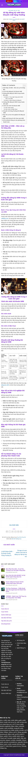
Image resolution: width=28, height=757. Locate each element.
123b (21, 738)
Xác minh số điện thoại (11, 109)
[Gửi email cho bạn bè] (15, 531)
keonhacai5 (3, 734)
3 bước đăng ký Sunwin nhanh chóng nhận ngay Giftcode (14, 582)
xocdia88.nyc (13, 742)
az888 (14, 736)
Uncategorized (5, 624)
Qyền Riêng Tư (21, 648)
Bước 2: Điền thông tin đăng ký (13, 100)
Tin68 (7, 746)
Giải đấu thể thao (6, 617)
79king (19, 732)
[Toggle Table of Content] (23, 85)
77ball (2, 738)
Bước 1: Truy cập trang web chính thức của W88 (14, 97)
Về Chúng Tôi (21, 640)
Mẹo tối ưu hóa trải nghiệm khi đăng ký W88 (14, 115)
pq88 (21, 724)
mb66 (14, 738)
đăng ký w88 (5, 385)
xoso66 (14, 744)
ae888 (6, 736)
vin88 (12, 720)
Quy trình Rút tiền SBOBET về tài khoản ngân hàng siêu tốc (15, 576)
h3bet (16, 726)
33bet (12, 726)
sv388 (5, 720)
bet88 (17, 730)
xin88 (24, 720)
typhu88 (20, 742)
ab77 (5, 738)
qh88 (18, 738)
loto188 (21, 730)
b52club (19, 744)
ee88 (1, 742)
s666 (9, 720)
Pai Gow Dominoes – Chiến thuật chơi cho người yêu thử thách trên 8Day (16, 590)
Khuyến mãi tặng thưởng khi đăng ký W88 (13, 111)
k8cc (1, 720)
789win (24, 740)
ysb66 (1, 728)
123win (11, 732)
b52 (25, 738)
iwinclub (2, 740)
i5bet (1, 736)
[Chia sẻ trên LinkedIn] (21, 531)
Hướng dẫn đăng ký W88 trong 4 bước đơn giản (13, 94)
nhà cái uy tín (12, 722)
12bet (1, 732)
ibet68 (2, 726)
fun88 (5, 722)
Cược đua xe (5, 609)
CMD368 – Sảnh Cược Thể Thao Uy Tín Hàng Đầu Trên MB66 (16, 597)
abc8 (5, 744)
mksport (8, 740)
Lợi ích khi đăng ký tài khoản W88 (12, 91)
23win (1, 722)
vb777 (26, 730)
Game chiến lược (6, 615)
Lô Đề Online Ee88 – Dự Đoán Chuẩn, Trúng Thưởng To (7, 553)
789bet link (3, 748)
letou (18, 724)
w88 (18, 722)
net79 (15, 732)
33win (11, 746)
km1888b (10, 728)
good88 (24, 732)
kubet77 (21, 734)
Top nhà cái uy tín (14, 10)
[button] (2, 5)
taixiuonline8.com (5, 730)
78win (10, 736)
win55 (9, 744)
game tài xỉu (17, 746)
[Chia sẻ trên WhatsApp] (7, 531)
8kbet (2, 744)
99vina (25, 742)
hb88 (18, 736)
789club (23, 746)
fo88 (23, 744)
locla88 (10, 738)
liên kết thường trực (16, 538)
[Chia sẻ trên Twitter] (12, 531)
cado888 (18, 740)
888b (16, 720)
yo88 (21, 728)
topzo (22, 736)
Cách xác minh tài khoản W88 (11, 105)
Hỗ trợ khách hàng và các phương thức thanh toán (14, 121)
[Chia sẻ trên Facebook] (9, 531)
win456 (13, 740)
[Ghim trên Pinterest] (18, 531)
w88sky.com (4, 218)
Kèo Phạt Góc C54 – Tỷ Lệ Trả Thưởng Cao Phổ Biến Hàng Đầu (15, 569)
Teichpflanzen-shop (19, 755)
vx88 (5, 728)
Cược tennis (4, 612)
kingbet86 (7, 726)
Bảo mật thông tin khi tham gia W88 (13, 118)
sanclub (6, 742)
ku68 (12, 734)
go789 (17, 734)
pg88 (20, 720)
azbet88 (21, 726)
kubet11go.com (7, 724)
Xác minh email (10, 107)
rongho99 (16, 728)
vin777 (14, 724)
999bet (6, 732)
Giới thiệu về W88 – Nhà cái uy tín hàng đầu (14, 88)
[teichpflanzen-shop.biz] (14, 5)
